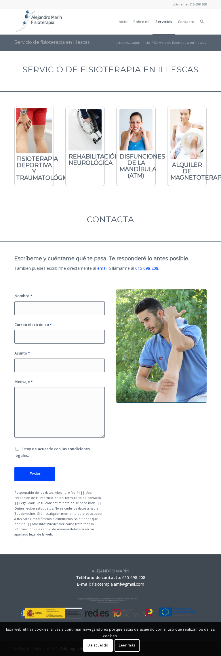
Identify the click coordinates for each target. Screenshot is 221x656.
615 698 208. (147, 268)
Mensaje (23, 381)
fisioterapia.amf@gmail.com (118, 584)
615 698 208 (198, 4)
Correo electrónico (33, 324)
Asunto (22, 353)
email (102, 268)
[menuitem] (122, 21)
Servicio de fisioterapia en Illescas (51, 42)
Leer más (127, 645)
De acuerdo (97, 645)
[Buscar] (202, 21)
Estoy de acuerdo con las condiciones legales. (52, 452)
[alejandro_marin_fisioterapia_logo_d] (38, 21)
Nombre (23, 295)
